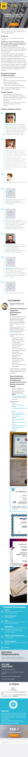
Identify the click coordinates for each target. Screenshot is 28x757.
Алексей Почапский (10, 245)
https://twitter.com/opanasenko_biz (19, 422)
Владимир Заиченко (10, 268)
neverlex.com (12, 332)
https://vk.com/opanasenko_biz (18, 419)
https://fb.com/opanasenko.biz (18, 405)
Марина (7, 150)
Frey (6, 182)
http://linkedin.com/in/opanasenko (19, 425)
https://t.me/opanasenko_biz (17, 413)
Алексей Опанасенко (17, 304)
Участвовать (14, 24)
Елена (7, 220)
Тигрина (7, 199)
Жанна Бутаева (9, 124)
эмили (7, 293)
